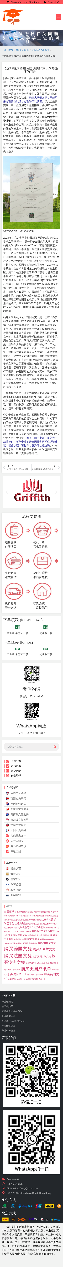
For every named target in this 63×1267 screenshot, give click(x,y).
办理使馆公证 (8, 1025)
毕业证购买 (22, 49)
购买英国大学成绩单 (35, 975)
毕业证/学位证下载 (17, 633)
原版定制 (15, 851)
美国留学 (17, 939)
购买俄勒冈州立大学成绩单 (26, 943)
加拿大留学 (49, 919)
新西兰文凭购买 (19, 814)
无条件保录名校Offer (12, 1011)
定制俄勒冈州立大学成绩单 (31, 927)
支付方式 (9, 1200)
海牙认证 (15, 874)
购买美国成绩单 (36, 968)
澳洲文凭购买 (18, 803)
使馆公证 (15, 879)
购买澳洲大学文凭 (42, 956)
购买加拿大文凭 (47, 943)
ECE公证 (15, 884)
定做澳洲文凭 (11, 928)
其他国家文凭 (18, 835)
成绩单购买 (16, 841)
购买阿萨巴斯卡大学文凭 (36, 979)
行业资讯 (16, 775)
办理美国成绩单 (38, 916)
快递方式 (9, 1213)
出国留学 (9, 911)
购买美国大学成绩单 (12, 970)
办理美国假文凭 (25, 916)
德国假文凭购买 (25, 931)
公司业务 (16, 761)
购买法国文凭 (18, 955)
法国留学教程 (44, 935)
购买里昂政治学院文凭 (17, 979)
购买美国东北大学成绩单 (35, 963)
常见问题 (16, 770)
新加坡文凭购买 (19, 819)
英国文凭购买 (18, 798)
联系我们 (9, 1038)
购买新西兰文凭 (44, 949)
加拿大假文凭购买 (35, 920)
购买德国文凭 (18, 948)
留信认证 (15, 868)
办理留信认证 (8, 1016)
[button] (58, 17)
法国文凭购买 (18, 830)
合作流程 (16, 766)
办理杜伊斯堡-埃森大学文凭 (39, 912)
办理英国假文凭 (21, 920)
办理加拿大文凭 (21, 912)
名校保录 (15, 889)
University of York (26, 245)
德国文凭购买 (18, 825)
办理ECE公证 (8, 1030)
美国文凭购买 (18, 793)
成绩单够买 (23, 1246)
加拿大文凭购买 (19, 809)
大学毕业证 (17, 437)
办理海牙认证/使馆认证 (13, 1021)
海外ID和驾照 (18, 846)
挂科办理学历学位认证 (43, 931)
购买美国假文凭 (52, 963)
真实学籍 (15, 895)
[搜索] (55, 747)
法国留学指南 (33, 935)
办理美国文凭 (50, 916)
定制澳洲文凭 (51, 928)
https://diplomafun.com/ (21, 396)
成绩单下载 (45, 633)
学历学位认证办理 (14, 923)
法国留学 (22, 935)
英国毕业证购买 (41, 49)
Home (10, 49)
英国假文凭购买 (30, 939)
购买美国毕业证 (17, 974)
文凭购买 (12, 935)
